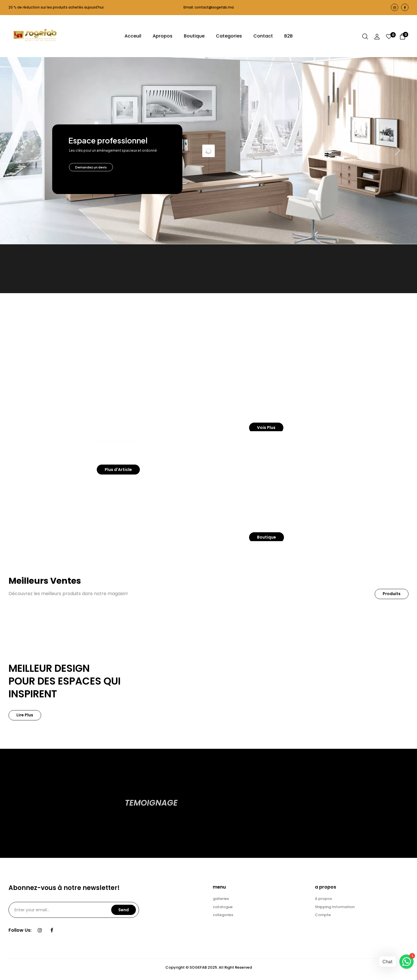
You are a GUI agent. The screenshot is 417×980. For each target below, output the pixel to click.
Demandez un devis (91, 167)
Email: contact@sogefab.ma (209, 7)
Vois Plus (266, 427)
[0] (389, 37)
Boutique (266, 537)
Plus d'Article (118, 469)
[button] (402, 37)
